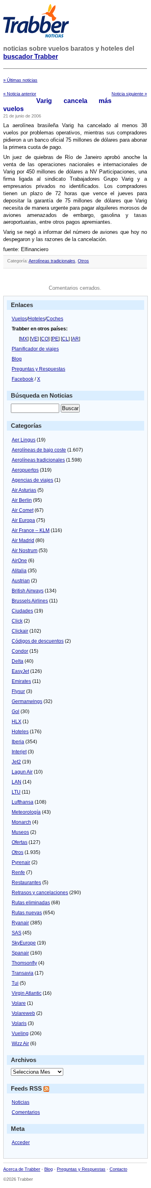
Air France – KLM (31, 530)
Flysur (18, 691)
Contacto (118, 1169)
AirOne (19, 560)
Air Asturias (24, 490)
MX (23, 339)
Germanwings (27, 701)
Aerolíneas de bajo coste (39, 450)
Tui (15, 983)
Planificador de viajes (35, 349)
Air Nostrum (24, 550)
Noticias (20, 1102)
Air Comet (22, 510)
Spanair (20, 953)
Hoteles (36, 319)
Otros (83, 260)
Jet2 (16, 762)
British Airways (27, 591)
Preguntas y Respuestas (38, 369)
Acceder (21, 1142)
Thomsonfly (24, 963)
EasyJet (20, 671)
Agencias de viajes (32, 480)
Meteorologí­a (26, 812)
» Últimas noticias (20, 80)
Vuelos (19, 319)
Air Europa (23, 520)
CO (44, 339)
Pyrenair (21, 862)
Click (17, 621)
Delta (17, 661)
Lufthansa (22, 802)
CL (65, 339)
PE (55, 339)
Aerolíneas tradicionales (52, 260)
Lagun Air (22, 772)
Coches (54, 319)
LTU (16, 792)
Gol (15, 711)
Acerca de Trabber (21, 1169)
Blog (17, 359)
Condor (20, 651)
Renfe (18, 872)
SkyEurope (24, 943)
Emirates (21, 681)
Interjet (19, 752)
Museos (20, 832)
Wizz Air (20, 1043)
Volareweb (23, 1013)
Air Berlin (22, 500)
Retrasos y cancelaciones (40, 892)
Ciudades (22, 611)
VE (34, 339)
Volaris (19, 1023)
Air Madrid (23, 540)
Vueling (20, 1033)
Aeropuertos (25, 470)
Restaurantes (26, 882)
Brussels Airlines (30, 601)
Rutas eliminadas (31, 902)
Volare (19, 1003)
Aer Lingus (23, 440)
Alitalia (19, 570)
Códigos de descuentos (38, 641)
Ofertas (19, 842)
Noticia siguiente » (129, 93)
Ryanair (20, 923)
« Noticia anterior (19, 93)
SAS (16, 933)
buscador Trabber (30, 56)
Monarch (21, 822)
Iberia (18, 742)
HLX (16, 721)
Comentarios (26, 1112)
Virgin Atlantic (26, 993)
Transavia (22, 973)
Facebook (22, 379)
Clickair (20, 631)
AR (75, 339)
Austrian (21, 581)
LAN (16, 782)
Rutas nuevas (27, 913)
